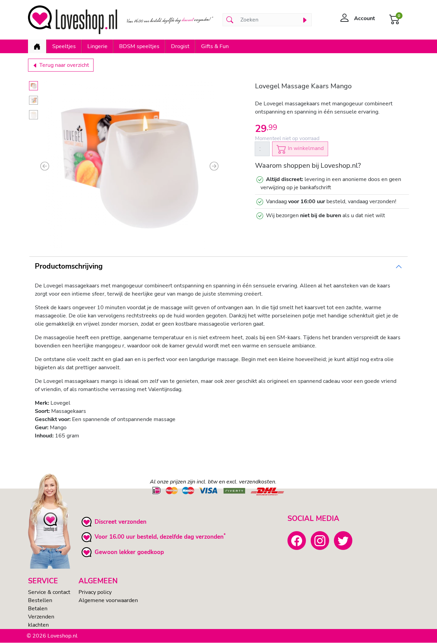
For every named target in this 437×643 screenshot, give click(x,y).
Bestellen (40, 600)
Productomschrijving (69, 266)
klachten (38, 625)
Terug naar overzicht (63, 65)
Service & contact (49, 592)
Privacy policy (95, 592)
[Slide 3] (33, 114)
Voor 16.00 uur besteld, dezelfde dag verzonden (159, 537)
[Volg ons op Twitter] (343, 540)
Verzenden (41, 616)
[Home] (37, 46)
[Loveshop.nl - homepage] (72, 19)
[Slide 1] (33, 85)
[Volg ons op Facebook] (296, 540)
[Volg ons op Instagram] (320, 540)
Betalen (37, 608)
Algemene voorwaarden (108, 600)
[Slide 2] (33, 100)
